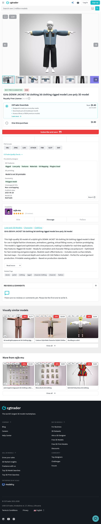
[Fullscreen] (5, 17)
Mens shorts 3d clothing (44, 388)
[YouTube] (9, 519)
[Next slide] (96, 45)
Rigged (8, 166)
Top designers (57, 457)
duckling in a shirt (74, 340)
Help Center (6, 435)
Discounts (55, 448)
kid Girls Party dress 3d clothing (78, 388)
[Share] (83, 139)
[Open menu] (3, 3)
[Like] (18, 139)
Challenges (56, 461)
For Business (56, 427)
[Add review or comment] (96, 285)
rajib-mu (17, 210)
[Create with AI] (73, 3)
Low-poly (16, 166)
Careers (5, 431)
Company (5, 422)
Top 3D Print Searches (10, 475)
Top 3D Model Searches (11, 470)
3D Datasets (56, 431)
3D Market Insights (9, 462)
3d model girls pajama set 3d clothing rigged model (20, 340)
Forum (54, 466)
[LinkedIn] (4, 519)
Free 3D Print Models (60, 444)
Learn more (15, 116)
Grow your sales (8, 457)
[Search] (97, 8)
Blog (4, 427)
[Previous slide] (5, 45)
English (38, 510)
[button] (92, 8)
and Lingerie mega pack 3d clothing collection (19, 388)
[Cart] (78, 3)
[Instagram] (14, 519)
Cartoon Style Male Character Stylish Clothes (50, 340)
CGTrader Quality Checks (12, 154)
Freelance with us (9, 466)
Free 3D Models (58, 440)
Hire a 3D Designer (59, 435)
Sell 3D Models (8, 453)
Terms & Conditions (9, 510)
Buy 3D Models (57, 422)
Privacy (25, 510)
